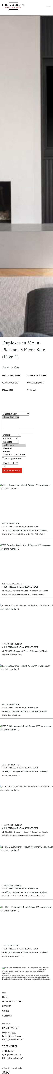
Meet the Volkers (12, 1002)
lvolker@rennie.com (11, 1036)
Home (5, 997)
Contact (7, 1016)
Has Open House (13, 458)
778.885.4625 (8, 1051)
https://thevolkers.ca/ (12, 1040)
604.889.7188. (9, 1033)
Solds (5, 1011)
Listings (6, 1006)
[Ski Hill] (14, 451)
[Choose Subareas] (10, 417)
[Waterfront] (14, 448)
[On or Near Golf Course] (14, 454)
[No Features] (14, 445)
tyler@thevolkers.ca (11, 1054)
